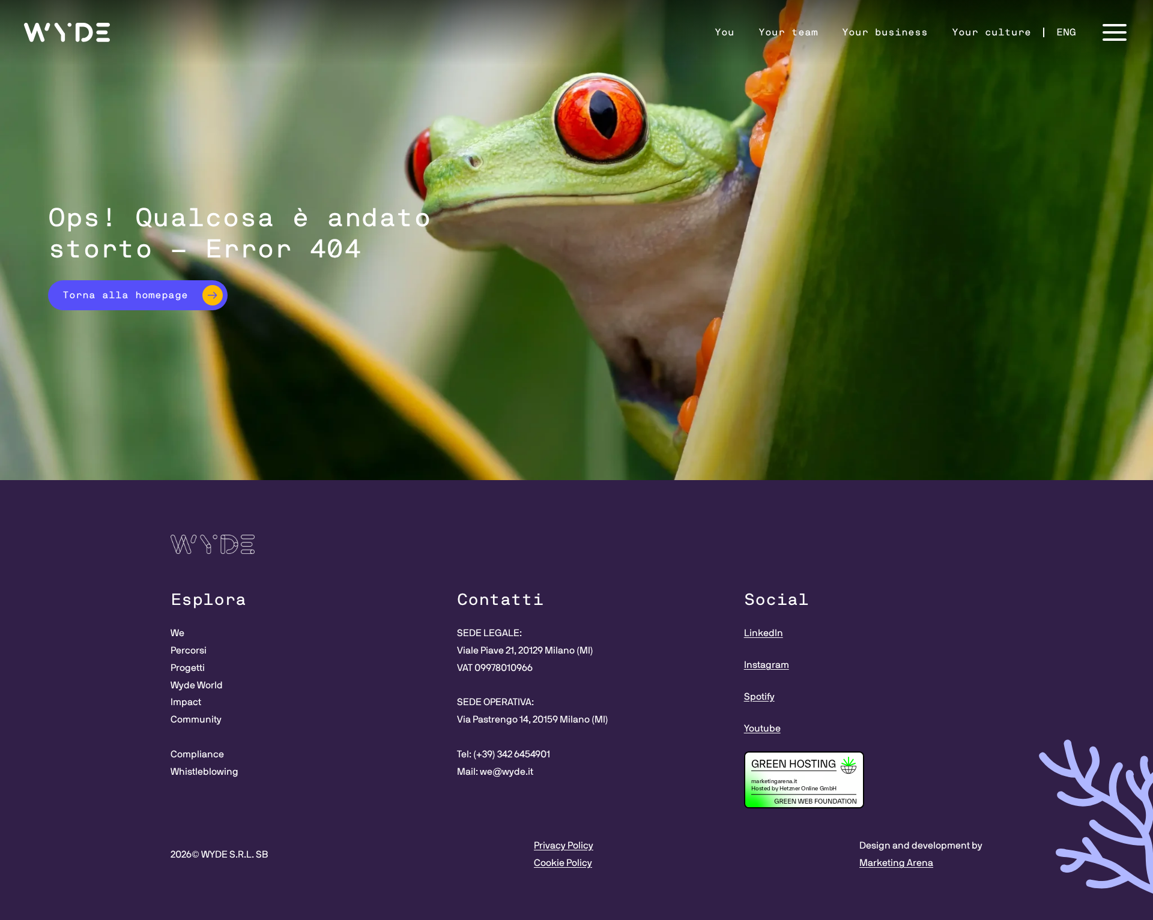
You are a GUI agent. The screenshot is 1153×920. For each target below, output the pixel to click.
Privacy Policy (563, 845)
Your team (788, 32)
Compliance (197, 754)
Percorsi (189, 650)
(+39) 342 (493, 754)
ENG (1066, 32)
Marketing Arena (896, 863)
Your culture (991, 32)
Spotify (759, 697)
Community (196, 719)
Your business (885, 32)
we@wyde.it (506, 772)
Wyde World (197, 685)
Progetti (188, 668)
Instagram (766, 665)
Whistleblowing (204, 772)
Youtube (762, 728)
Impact (186, 702)
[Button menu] (1114, 32)
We (177, 633)
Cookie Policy (563, 863)
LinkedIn (763, 633)
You (724, 32)
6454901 (532, 754)
